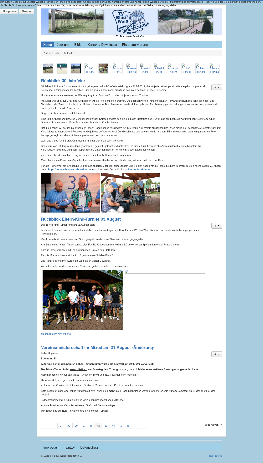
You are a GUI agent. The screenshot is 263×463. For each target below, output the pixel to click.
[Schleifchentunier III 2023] (76, 68)
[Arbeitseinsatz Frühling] (131, 68)
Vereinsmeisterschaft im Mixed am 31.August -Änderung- (97, 347)
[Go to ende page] (144, 425)
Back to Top (215, 455)
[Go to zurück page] (53, 425)
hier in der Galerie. (138, 169)
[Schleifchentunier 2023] (62, 68)
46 (128, 425)
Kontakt (69, 447)
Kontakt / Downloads (102, 44)
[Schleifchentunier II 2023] (48, 68)
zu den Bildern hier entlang (56, 333)
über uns (63, 44)
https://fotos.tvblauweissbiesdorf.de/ (70, 169)
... (83, 425)
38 (68, 425)
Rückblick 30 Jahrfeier (63, 80)
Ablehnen (27, 11)
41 (91, 425)
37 (61, 425)
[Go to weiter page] (136, 425)
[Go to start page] (45, 425)
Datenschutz (89, 447)
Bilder (78, 44)
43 (106, 425)
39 (76, 425)
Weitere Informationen (131, 16)
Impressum (51, 447)
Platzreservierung (135, 44)
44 (113, 425)
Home (47, 44)
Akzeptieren (9, 11)
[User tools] (216, 87)
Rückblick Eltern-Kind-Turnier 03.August (81, 219)
